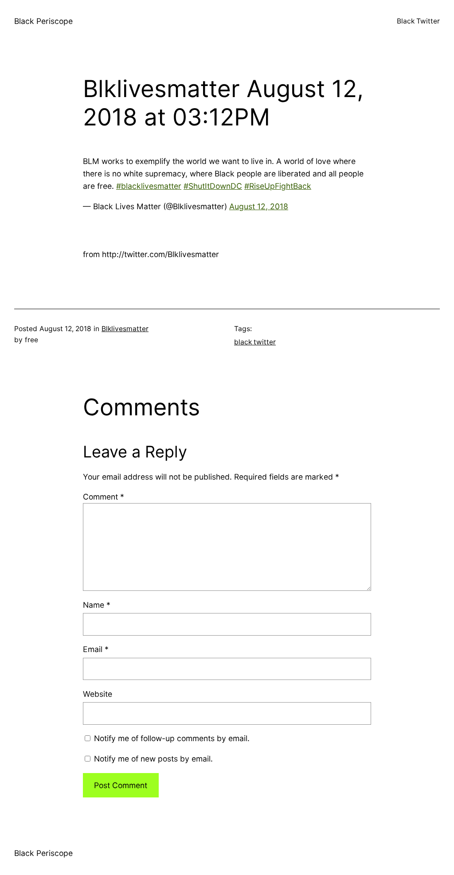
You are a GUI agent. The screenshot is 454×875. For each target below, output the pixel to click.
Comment (103, 496)
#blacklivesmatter (148, 186)
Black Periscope (43, 21)
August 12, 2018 (258, 206)
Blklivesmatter (125, 328)
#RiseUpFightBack (277, 186)
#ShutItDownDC (213, 186)
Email (96, 649)
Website (97, 694)
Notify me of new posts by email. (153, 758)
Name (96, 604)
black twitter (255, 342)
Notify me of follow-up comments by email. (172, 738)
